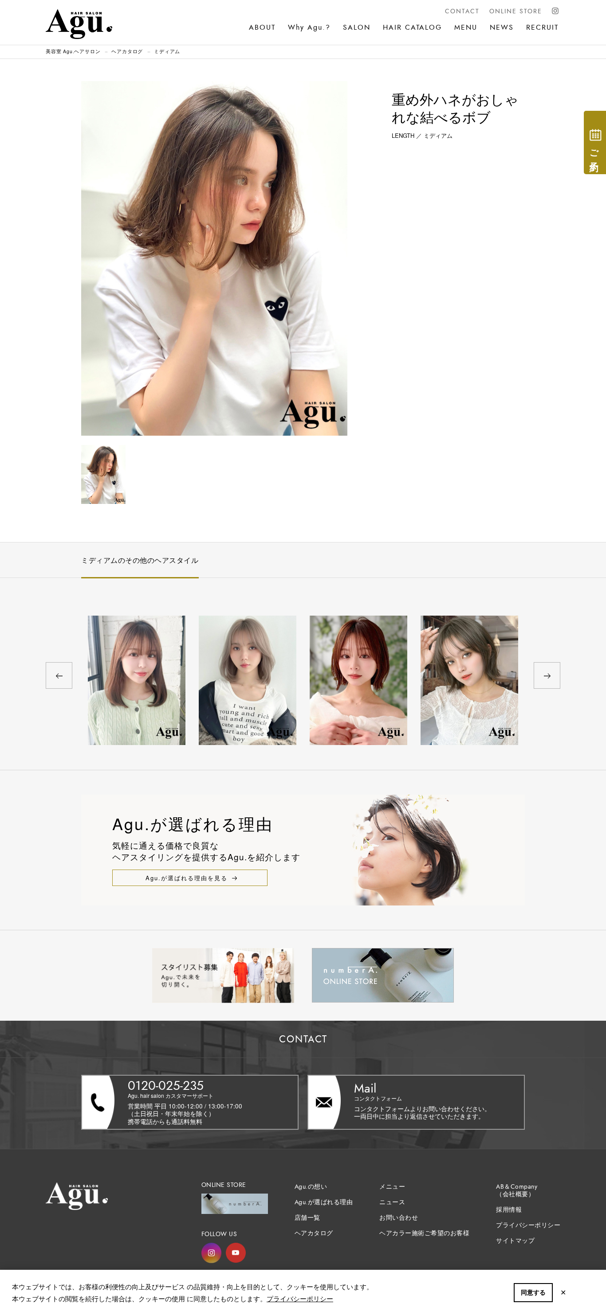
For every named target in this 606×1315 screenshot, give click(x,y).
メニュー (392, 1186)
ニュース (392, 1202)
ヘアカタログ (127, 51)
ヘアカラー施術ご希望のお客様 (424, 1233)
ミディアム (167, 51)
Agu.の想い (311, 1186)
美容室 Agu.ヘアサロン (73, 51)
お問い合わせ (398, 1218)
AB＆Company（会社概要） (516, 1190)
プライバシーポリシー (300, 1298)
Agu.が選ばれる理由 (324, 1202)
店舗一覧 (307, 1218)
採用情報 (509, 1210)
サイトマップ (515, 1241)
